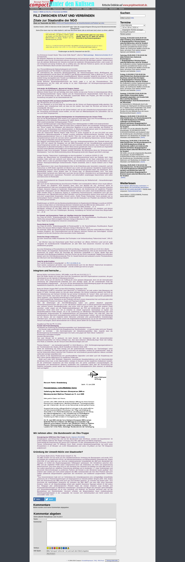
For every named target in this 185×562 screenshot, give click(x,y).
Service (121, 9)
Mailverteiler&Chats (135, 191)
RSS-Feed (101, 560)
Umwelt (66, 9)
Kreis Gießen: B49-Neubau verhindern (133, 186)
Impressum (90, 560)
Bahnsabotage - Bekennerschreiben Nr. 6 (98, 55)
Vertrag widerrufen (112, 560)
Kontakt (84, 560)
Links (102, 23)
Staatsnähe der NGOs (60, 12)
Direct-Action (34, 9)
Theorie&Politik (76, 9)
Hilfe (132, 18)
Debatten (86, 9)
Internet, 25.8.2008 (77, 437)
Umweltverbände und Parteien (88, 23)
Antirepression (46, 9)
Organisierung (58, 9)
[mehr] (138, 52)
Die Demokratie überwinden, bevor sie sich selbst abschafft (134, 188)
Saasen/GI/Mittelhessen (99, 9)
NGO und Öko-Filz (46, 12)
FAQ (95, 560)
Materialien (113, 9)
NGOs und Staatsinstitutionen (67, 23)
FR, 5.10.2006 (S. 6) (73, 263)
